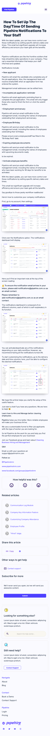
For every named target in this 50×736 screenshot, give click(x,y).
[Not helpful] (11, 485)
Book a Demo (8, 696)
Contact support (14, 568)
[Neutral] (25, 485)
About (4, 681)
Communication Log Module (21, 505)
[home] (24, 3)
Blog (4, 685)
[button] (45, 9)
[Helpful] (38, 485)
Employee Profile (17, 526)
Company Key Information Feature (24, 512)
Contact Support (12, 668)
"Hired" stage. (16, 533)
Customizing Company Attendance (24, 519)
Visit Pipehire (9, 9)
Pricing (5, 715)
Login (4, 711)
